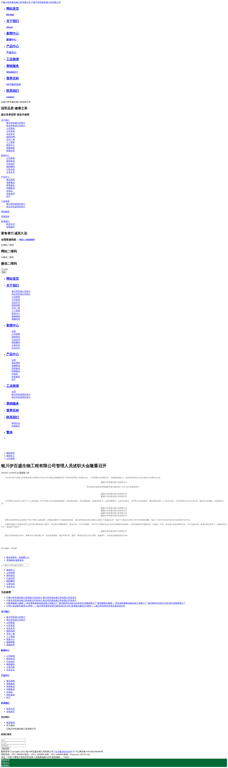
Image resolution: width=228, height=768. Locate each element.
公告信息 (10, 584)
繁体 (4, 272)
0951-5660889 (27, 239)
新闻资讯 (10, 575)
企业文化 (10, 586)
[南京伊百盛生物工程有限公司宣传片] (24, 600)
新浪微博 (10, 722)
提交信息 (5, 749)
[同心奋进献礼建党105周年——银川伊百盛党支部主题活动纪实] (36, 606)
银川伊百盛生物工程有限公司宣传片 (60, 597)
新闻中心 (10, 456)
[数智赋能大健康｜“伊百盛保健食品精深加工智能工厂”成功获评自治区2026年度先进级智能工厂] (51, 603)
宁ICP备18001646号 (63, 751)
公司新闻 (10, 458)
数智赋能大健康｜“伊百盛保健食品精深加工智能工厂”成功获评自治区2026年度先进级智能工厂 (141, 603)
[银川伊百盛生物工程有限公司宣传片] (24, 597)
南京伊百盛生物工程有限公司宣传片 (60, 600)
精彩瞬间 (10, 581)
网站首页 (12, 278)
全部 (14, 331)
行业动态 (10, 578)
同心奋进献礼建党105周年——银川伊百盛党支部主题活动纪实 (96, 606)
